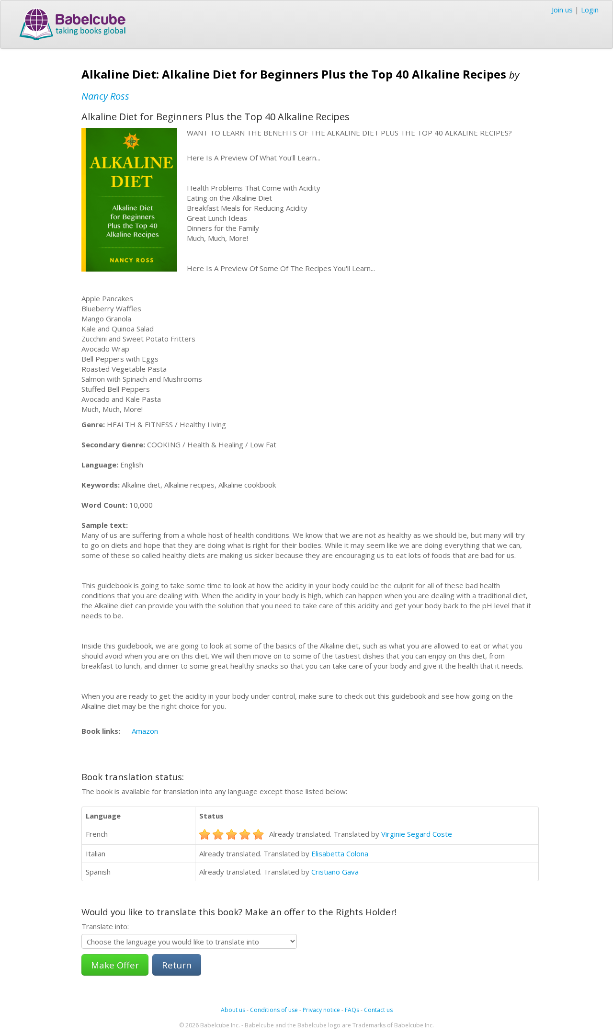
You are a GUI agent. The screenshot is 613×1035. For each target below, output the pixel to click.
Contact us (378, 1010)
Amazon (145, 731)
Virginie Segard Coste (416, 834)
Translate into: (105, 926)
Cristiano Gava (335, 871)
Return (177, 965)
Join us (562, 9)
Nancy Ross (105, 96)
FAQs (352, 1010)
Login (590, 9)
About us (233, 1010)
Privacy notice (321, 1010)
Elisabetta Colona (339, 853)
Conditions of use (274, 1010)
